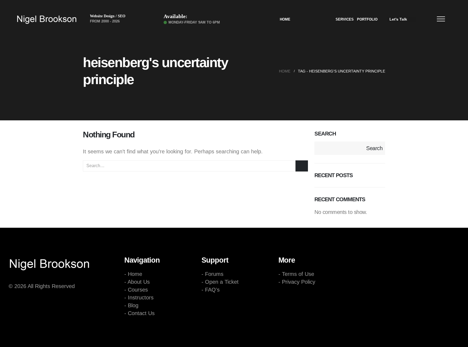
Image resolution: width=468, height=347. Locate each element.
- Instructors (139, 297)
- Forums (212, 274)
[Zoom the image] (49, 257)
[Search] (301, 165)
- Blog (131, 305)
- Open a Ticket (220, 282)
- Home (133, 274)
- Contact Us (139, 313)
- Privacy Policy (296, 282)
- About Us (137, 282)
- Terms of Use (296, 274)
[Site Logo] (46, 19)
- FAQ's (211, 290)
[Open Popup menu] (441, 19)
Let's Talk (398, 19)
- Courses (136, 290)
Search (325, 134)
